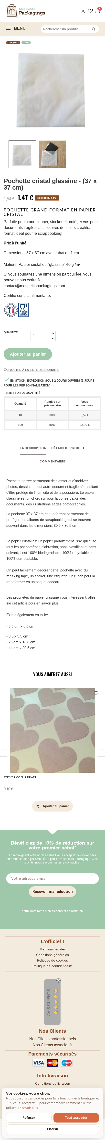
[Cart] (97, 10)
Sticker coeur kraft (20, 777)
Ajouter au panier (28, 354)
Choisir (52, 1129)
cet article (19, 603)
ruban (79, 576)
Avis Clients (49, 1002)
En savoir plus (28, 1108)
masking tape (17, 576)
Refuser (28, 1117)
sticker (40, 576)
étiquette (60, 576)
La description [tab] (33, 448)
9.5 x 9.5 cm (18, 636)
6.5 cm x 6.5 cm (21, 626)
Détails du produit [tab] (68, 448)
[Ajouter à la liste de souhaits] (96, 693)
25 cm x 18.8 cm (22, 642)
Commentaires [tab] (53, 461)
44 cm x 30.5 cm (22, 648)
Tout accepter (76, 1117)
